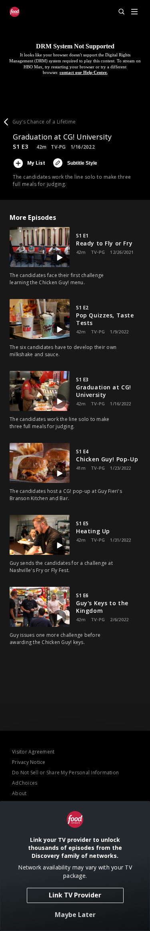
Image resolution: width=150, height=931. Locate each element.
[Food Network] (15, 12)
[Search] (118, 12)
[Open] (134, 12)
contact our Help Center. (84, 72)
